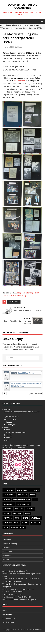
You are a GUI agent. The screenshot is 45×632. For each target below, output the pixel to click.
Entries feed (7, 614)
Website (5, 559)
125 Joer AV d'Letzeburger (28, 490)
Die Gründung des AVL (11, 597)
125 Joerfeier (9, 495)
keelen (7, 513)
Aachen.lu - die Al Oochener (11, 25)
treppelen (35, 523)
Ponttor (8, 518)
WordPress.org (8, 622)
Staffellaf (35, 518)
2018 (26, 25)
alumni (7, 500)
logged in (17, 344)
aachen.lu (22, 495)
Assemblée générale (21, 500)
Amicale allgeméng (9, 543)
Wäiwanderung (17, 527)
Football (8, 509)
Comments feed (8, 618)
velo (6, 527)
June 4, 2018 (9, 47)
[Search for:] (22, 358)
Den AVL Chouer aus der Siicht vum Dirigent (18, 573)
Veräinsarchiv (20, 81)
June (32, 25)
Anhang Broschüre (9, 571)
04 (37, 25)
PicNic (27, 513)
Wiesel (19, 47)
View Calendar (35, 393)
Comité (9, 437)
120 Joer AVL (9, 490)
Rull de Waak (7, 592)
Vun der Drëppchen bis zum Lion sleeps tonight (20, 584)
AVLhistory (14, 301)
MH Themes (37, 630)
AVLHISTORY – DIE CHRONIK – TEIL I (15, 579)
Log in (4, 610)
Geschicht (6, 547)
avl (35, 500)
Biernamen (6, 594)
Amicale (7, 412)
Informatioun (7, 551)
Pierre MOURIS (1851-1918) (12, 589)
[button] (41, 21)
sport (25, 518)
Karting (30, 509)
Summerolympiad (11, 523)
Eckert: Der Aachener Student (13, 599)
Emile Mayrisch (23, 504)
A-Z (7, 440)
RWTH (17, 518)
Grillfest (19, 509)
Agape (32, 495)
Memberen (17, 513)
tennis (25, 523)
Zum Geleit (6, 581)
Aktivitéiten (6, 539)
